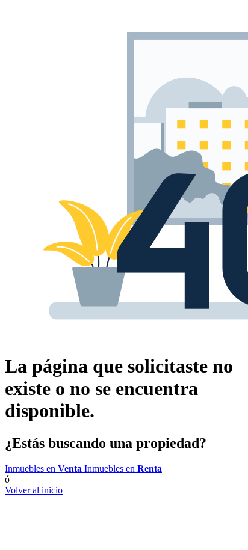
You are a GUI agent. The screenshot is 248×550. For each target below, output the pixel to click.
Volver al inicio (34, 490)
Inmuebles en (43, 468)
